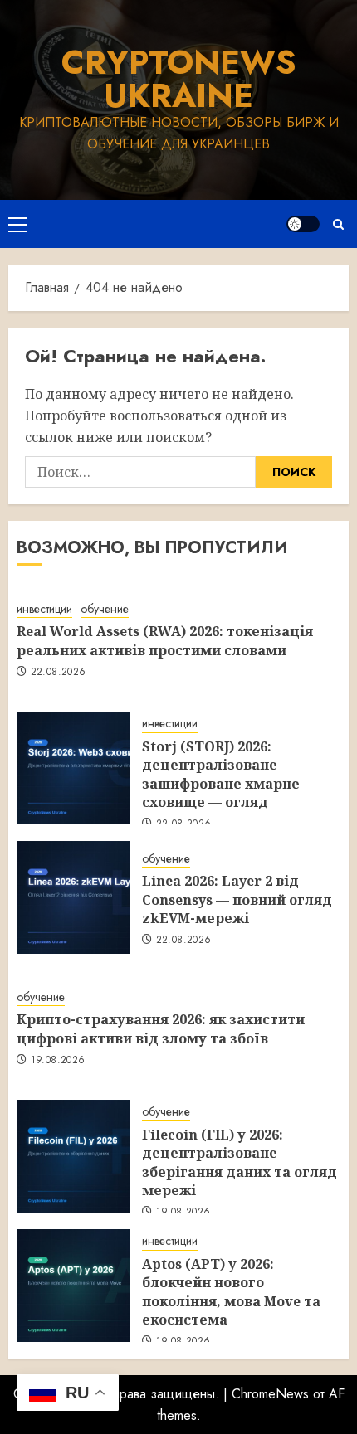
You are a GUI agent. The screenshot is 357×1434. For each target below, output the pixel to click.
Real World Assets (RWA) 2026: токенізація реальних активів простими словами (165, 640)
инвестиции (44, 609)
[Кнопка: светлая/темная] (303, 224)
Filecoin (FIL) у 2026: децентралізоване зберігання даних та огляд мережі (239, 1162)
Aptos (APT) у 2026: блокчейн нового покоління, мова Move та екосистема (231, 1292)
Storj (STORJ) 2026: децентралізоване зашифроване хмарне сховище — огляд (221, 774)
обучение (105, 609)
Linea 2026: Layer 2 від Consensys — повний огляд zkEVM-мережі (237, 899)
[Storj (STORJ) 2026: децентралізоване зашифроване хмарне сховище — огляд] (73, 768)
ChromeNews (270, 1393)
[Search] (338, 224)
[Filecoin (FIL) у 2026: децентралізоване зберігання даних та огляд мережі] (73, 1156)
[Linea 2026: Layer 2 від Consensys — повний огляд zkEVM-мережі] (73, 897)
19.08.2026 (58, 1060)
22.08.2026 (58, 672)
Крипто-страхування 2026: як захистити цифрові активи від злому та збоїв (161, 1028)
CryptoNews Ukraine (178, 78)
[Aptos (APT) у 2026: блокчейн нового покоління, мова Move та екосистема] (73, 1285)
